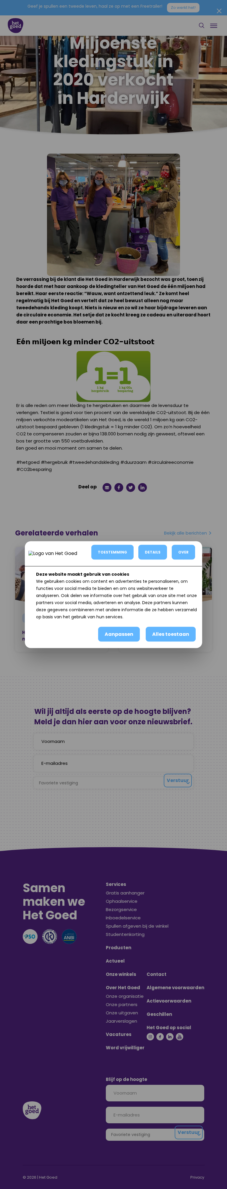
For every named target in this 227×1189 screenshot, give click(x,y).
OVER (183, 551)
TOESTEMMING (112, 551)
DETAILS (152, 551)
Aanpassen (119, 633)
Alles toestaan (170, 633)
